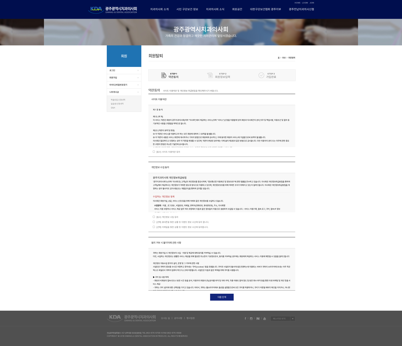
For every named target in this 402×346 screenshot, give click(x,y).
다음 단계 (222, 297)
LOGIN (305, 3)
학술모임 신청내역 (118, 100)
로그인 (112, 70)
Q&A (113, 107)
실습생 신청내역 (117, 104)
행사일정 (191, 318)
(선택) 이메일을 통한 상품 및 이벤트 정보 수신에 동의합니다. (182, 227)
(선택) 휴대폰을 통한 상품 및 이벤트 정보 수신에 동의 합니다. (182, 222)
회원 (284, 58)
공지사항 (178, 318)
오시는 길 (165, 318)
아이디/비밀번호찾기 (118, 85)
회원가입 (113, 77)
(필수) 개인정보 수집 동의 (167, 217)
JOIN (312, 3)
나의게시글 (114, 92)
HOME (297, 3)
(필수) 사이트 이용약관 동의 (168, 152)
